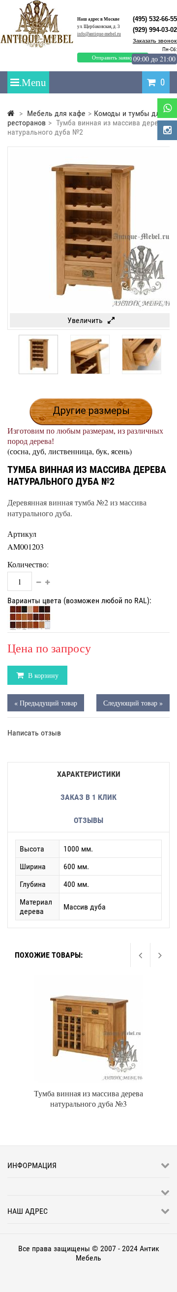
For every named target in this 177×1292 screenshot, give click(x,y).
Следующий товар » (133, 702)
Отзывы (88, 820)
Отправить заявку (112, 57)
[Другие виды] (9, 352)
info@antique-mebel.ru (99, 33)
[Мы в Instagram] (167, 130)
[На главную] (11, 113)
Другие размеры (91, 410)
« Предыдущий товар (45, 702)
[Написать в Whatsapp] (167, 108)
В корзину (42, 675)
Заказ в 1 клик (88, 797)
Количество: (28, 564)
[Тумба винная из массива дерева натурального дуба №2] (38, 371)
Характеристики (88, 774)
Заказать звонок (155, 41)
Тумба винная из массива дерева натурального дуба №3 (88, 1098)
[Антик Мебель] (40, 46)
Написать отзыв (34, 732)
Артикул (21, 534)
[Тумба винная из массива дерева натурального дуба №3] (88, 979)
